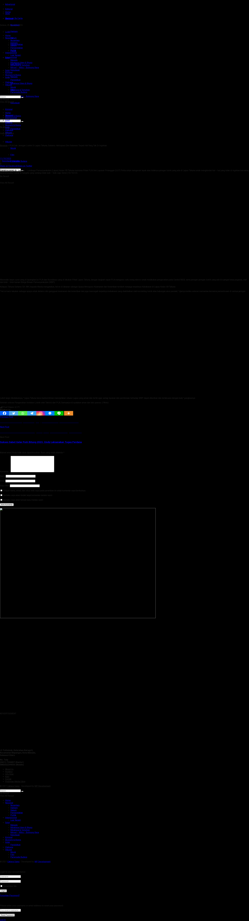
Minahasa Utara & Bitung (21, 83)
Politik (13, 50)
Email (2, 481)
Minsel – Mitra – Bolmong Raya (24, 96)
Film (12, 155)
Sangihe (16, 161)
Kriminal (8, 72)
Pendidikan (15, 129)
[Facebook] (4, 413)
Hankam (14, 43)
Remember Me (10, 886)
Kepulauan (15, 103)
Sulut (7, 70)
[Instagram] (40, 413)
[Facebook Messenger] (49, 413)
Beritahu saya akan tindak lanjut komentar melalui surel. (28, 495)
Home (8, 12)
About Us (9, 769)
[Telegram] (31, 413)
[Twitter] (13, 413)
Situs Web (4, 485)
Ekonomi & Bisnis (13, 75)
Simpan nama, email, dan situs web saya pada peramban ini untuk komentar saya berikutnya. (44, 490)
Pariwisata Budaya (18, 92)
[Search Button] (22, 97)
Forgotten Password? (10, 895)
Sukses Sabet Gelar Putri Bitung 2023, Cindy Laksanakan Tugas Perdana (41, 442)
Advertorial (10, 4)
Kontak (8, 779)
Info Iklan (9, 774)
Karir (7, 776)
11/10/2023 (5, 158)
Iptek (7, 77)
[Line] (59, 413)
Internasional (11, 57)
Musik (13, 148)
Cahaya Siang (13, 786)
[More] (69, 413)
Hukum (13, 45)
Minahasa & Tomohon (20, 90)
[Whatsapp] (22, 413)
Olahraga (9, 82)
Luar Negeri (15, 55)
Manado (14, 77)
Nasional (9, 38)
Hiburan (8, 142)
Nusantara (14, 40)
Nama (2, 476)
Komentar (5, 471)
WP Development (42, 786)
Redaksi (9, 771)
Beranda (3, 145)
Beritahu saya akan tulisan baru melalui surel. (23, 500)
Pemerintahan (16, 48)
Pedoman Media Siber (15, 781)
